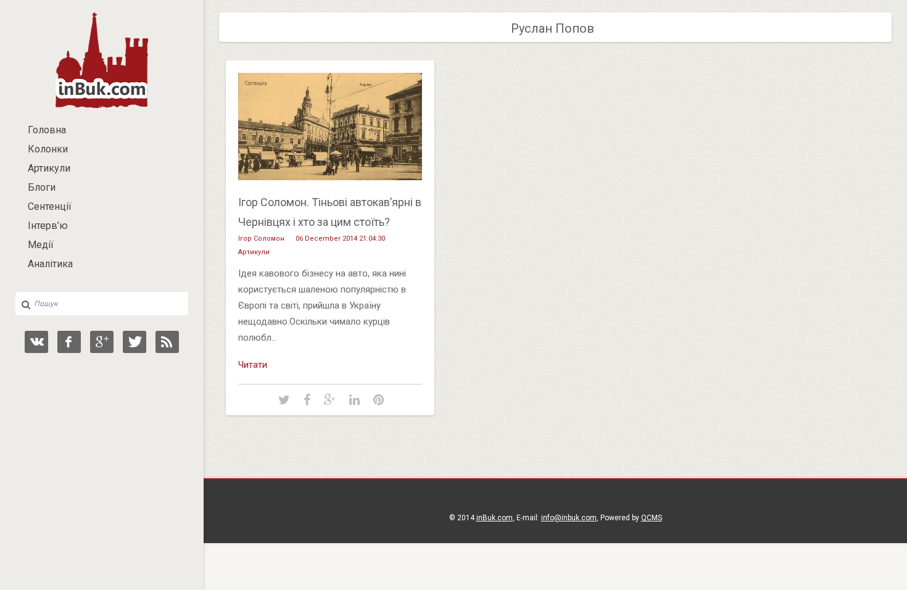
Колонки (48, 149)
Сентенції (50, 206)
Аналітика (50, 264)
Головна (47, 130)
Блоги (42, 187)
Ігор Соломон (261, 239)
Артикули (49, 168)
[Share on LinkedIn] (354, 400)
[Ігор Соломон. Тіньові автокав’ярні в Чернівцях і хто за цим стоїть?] (330, 189)
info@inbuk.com (569, 517)
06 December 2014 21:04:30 (340, 239)
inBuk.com (494, 517)
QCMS (651, 517)
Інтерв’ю (48, 225)
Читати (252, 364)
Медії (41, 245)
